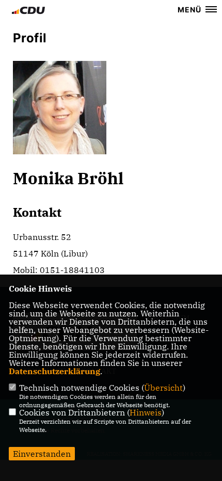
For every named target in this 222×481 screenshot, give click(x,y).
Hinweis (146, 412)
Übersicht (163, 387)
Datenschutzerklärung (54, 371)
